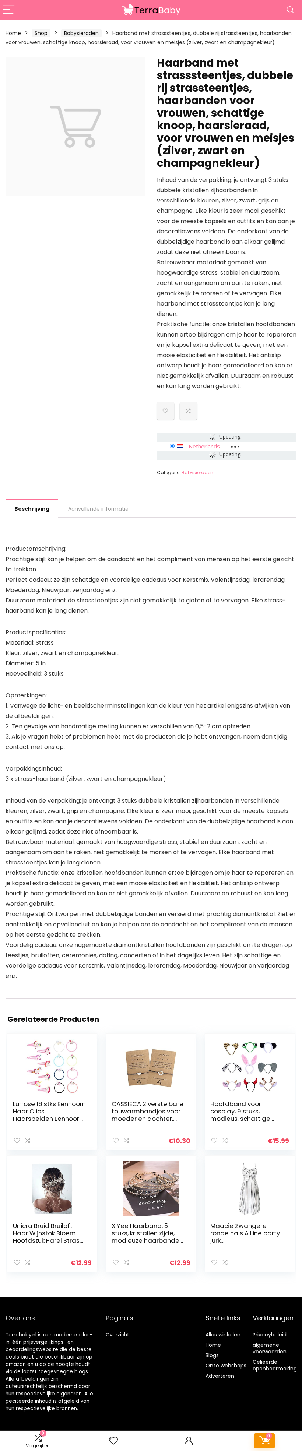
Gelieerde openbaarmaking (275, 1365)
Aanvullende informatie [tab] (98, 509)
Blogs (212, 1355)
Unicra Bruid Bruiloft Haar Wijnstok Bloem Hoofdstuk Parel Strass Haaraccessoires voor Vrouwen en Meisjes (48, 1240)
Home (13, 33)
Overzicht (117, 1334)
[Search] (290, 10)
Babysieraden (81, 33)
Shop (41, 33)
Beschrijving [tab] (31, 509)
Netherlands (204, 446)
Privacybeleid (270, 1334)
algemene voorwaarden (270, 1348)
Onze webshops (226, 1365)
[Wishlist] (113, 1440)
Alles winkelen (223, 1334)
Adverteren (220, 1376)
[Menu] (9, 10)
